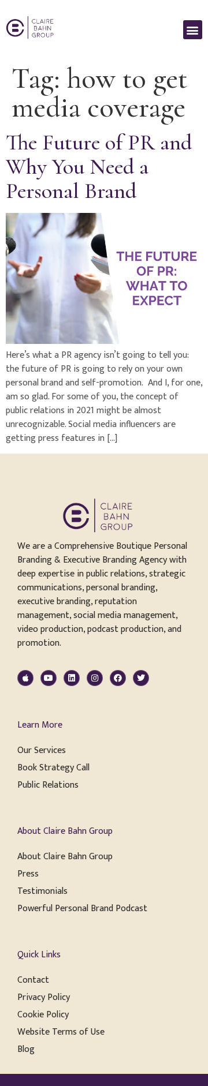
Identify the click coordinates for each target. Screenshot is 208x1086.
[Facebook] (118, 678)
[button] (192, 29)
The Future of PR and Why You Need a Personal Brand (99, 166)
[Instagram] (95, 678)
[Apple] (25, 678)
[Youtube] (48, 678)
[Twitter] (141, 678)
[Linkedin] (72, 678)
